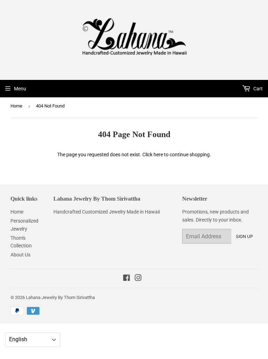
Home (16, 106)
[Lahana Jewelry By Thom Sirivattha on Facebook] (126, 279)
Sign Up (244, 236)
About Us (20, 254)
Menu (20, 88)
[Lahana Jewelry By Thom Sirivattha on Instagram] (138, 279)
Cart (257, 88)
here (158, 154)
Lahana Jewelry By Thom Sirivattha (60, 297)
